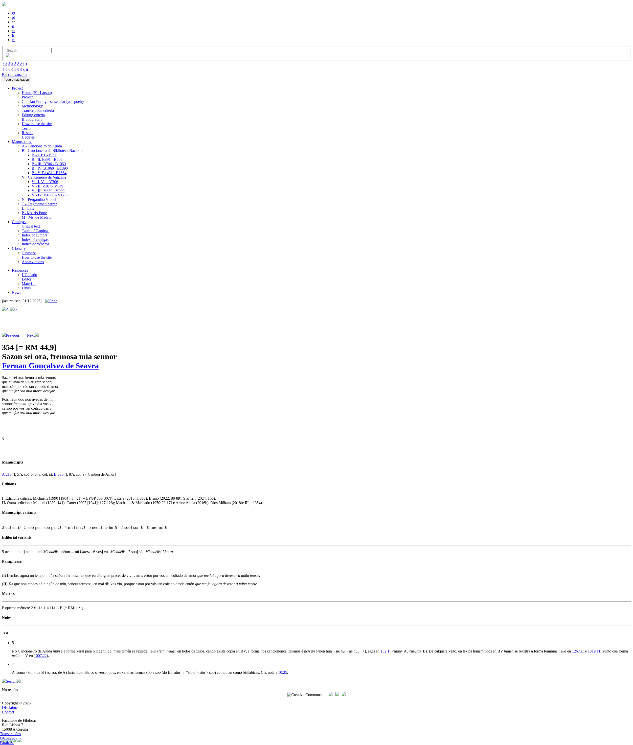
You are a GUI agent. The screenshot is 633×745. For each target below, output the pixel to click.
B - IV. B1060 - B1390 (50, 168)
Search (11, 681)
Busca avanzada (14, 74)
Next (31, 335)
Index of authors (34, 235)
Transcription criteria (38, 110)
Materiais (29, 283)
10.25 (282, 672)
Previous (13, 335)
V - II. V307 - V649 (47, 186)
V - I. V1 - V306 (45, 182)
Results (27, 133)
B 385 (59, 474)
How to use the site (37, 124)
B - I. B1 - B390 (44, 155)
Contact (8, 712)
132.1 (385, 651)
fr (13, 35)
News (16, 292)
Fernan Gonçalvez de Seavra (50, 365)
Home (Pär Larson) (37, 93)
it (13, 26)
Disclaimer (10, 707)
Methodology (32, 106)
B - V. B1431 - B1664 (49, 173)
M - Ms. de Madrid (36, 217)
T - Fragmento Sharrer (39, 204)
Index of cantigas (35, 239)
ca (13, 40)
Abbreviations (33, 262)
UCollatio (29, 275)
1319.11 (594, 651)
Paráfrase (7, 743)
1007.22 (40, 655)
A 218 (7, 474)
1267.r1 (578, 651)
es (13, 31)
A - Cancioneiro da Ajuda (42, 146)
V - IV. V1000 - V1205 (50, 195)
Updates (28, 137)
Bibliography (32, 119)
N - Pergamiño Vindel (39, 199)
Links (26, 288)
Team (26, 128)
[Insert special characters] (8, 56)
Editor (26, 279)
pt (13, 17)
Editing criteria (33, 115)
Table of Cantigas (35, 231)
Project (27, 97)
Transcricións (10, 734)
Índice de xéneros (35, 244)
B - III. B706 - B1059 (49, 164)
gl (13, 13)
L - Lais (28, 208)
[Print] (51, 301)
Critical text (31, 226)
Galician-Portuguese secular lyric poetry (53, 101)
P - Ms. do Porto (34, 213)
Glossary (29, 253)
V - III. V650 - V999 (48, 190)
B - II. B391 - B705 (47, 159)
